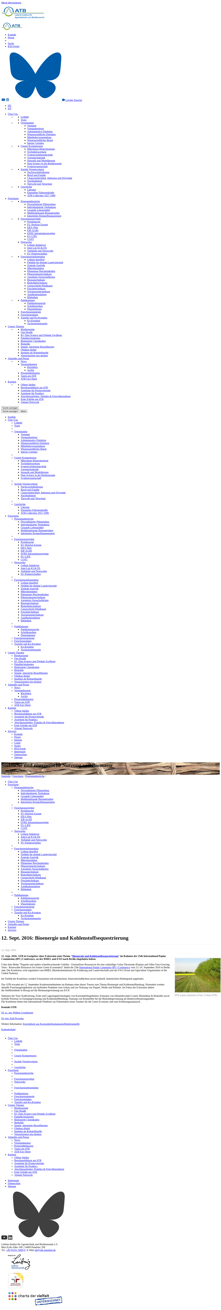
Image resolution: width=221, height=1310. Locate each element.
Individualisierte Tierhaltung (41, 207)
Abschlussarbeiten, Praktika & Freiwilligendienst (46, 396)
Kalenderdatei (8, 1029)
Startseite (6, 776)
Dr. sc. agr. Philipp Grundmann (17, 1012)
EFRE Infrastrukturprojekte (41, 233)
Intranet (18, 740)
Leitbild (25, 117)
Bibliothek (32, 297)
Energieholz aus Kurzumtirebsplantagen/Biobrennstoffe (51, 1024)
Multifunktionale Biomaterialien (43, 213)
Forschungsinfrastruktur (33, 256)
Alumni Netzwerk (30, 402)
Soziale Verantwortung (32, 169)
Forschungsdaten (29, 314)
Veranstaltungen (29, 364)
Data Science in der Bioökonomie (44, 163)
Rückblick (32, 367)
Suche (11, 43)
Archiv (30, 370)
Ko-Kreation (33, 320)
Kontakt (12, 34)
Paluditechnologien (30, 338)
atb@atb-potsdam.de (45, 1250)
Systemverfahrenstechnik (40, 154)
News (24, 361)
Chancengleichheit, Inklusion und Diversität (49, 178)
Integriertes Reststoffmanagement (44, 216)
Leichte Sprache (73, 100)
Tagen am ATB (28, 376)
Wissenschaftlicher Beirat (40, 140)
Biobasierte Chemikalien (33, 341)
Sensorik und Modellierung (41, 160)
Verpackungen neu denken (34, 355)
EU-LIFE (32, 236)
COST (30, 239)
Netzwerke (26, 242)
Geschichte (26, 186)
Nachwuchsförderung (38, 172)
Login (17, 742)
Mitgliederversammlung (39, 137)
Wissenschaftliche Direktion (41, 134)
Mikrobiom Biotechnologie (41, 149)
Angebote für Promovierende (35, 390)
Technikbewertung (36, 151)
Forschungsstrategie (31, 312)
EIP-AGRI (32, 230)
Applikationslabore (37, 294)
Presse (11, 37)
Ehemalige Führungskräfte (40, 192)
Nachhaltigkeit (34, 181)
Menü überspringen (11, 2)
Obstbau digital (28, 349)
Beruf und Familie (36, 175)
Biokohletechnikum (37, 282)
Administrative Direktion (40, 131)
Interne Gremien (35, 143)
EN (9, 108)
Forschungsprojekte (31, 218)
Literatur (31, 189)
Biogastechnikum (36, 280)
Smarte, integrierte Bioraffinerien (37, 346)
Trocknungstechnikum (38, 291)
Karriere (12, 381)
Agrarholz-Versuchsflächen (41, 277)
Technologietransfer (37, 323)
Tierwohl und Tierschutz (39, 184)
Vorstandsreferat (35, 128)
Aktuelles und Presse (18, 358)
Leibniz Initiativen (36, 245)
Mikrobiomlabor (35, 268)
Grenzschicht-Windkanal (39, 285)
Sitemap (18, 757)
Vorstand (31, 125)
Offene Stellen (28, 384)
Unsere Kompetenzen (32, 146)
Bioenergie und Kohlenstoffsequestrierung (95, 956)
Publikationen (28, 300)
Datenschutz (20, 754)
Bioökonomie (28, 329)
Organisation (27, 122)
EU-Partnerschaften (37, 253)
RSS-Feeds (13, 46)
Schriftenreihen (35, 306)
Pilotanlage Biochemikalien (41, 271)
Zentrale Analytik (36, 265)
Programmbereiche (30, 201)
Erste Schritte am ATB (32, 399)
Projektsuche (33, 221)
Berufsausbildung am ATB (34, 387)
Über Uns (13, 114)
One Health (27, 332)
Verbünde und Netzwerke (40, 250)
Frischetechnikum (36, 288)
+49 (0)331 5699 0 (15, 1250)
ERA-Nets (32, 227)
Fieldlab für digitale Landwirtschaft (45, 262)
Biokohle (25, 344)
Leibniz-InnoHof (35, 259)
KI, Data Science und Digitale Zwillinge (41, 335)
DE (9, 105)
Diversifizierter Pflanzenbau (41, 204)
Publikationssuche (36, 303)
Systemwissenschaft (37, 166)
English (12, 417)
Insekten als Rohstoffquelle (34, 352)
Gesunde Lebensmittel (38, 210)
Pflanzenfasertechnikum (39, 274)
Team (23, 119)
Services (12, 731)
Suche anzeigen (10, 408)
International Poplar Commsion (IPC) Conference (104, 967)
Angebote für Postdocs (32, 393)
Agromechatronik (36, 157)
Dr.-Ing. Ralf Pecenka (12, 1018)
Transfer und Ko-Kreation (34, 317)
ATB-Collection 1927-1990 (41, 195)
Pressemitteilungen (30, 373)
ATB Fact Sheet (29, 378)
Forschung (13, 198)
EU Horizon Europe (37, 224)
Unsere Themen (16, 326)
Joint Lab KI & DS (37, 248)
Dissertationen (34, 309)
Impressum (19, 751)
